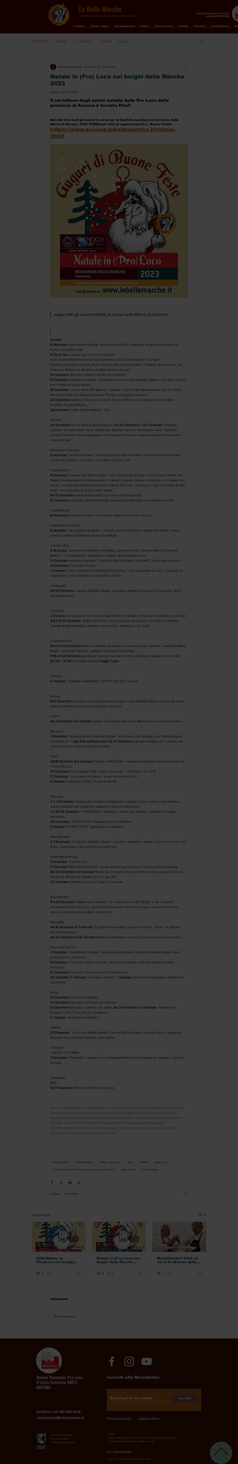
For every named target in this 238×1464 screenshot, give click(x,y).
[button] (177, 16)
